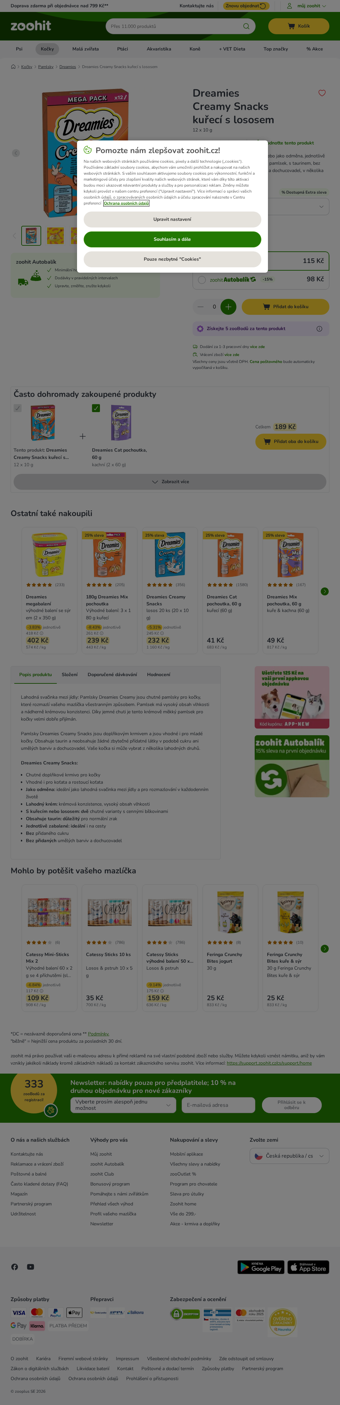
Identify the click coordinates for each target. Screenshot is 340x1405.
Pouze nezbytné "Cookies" (172, 259)
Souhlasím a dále (172, 239)
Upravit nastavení (172, 219)
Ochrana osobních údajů (126, 203)
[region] (172, 206)
